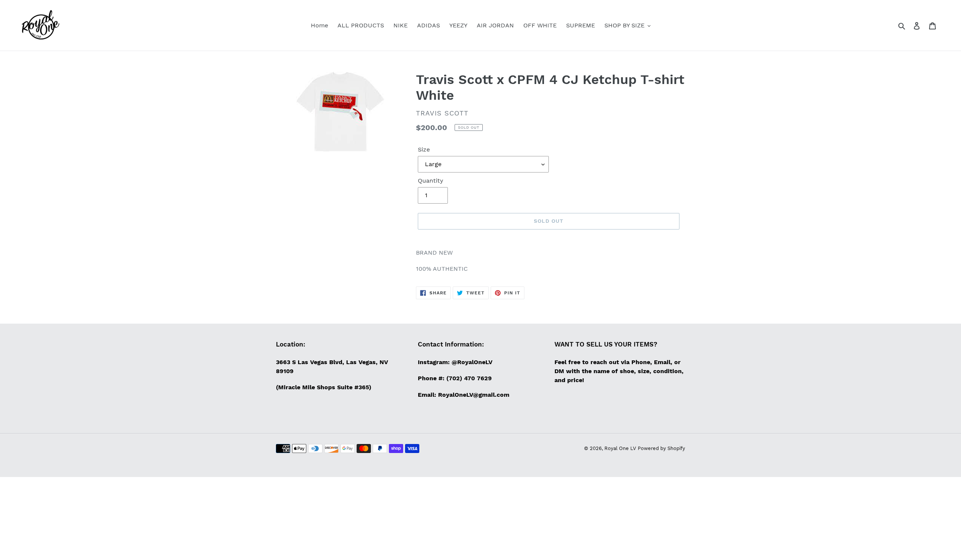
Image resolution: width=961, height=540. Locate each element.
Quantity (430, 180)
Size (424, 149)
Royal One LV (620, 448)
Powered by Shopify (661, 448)
